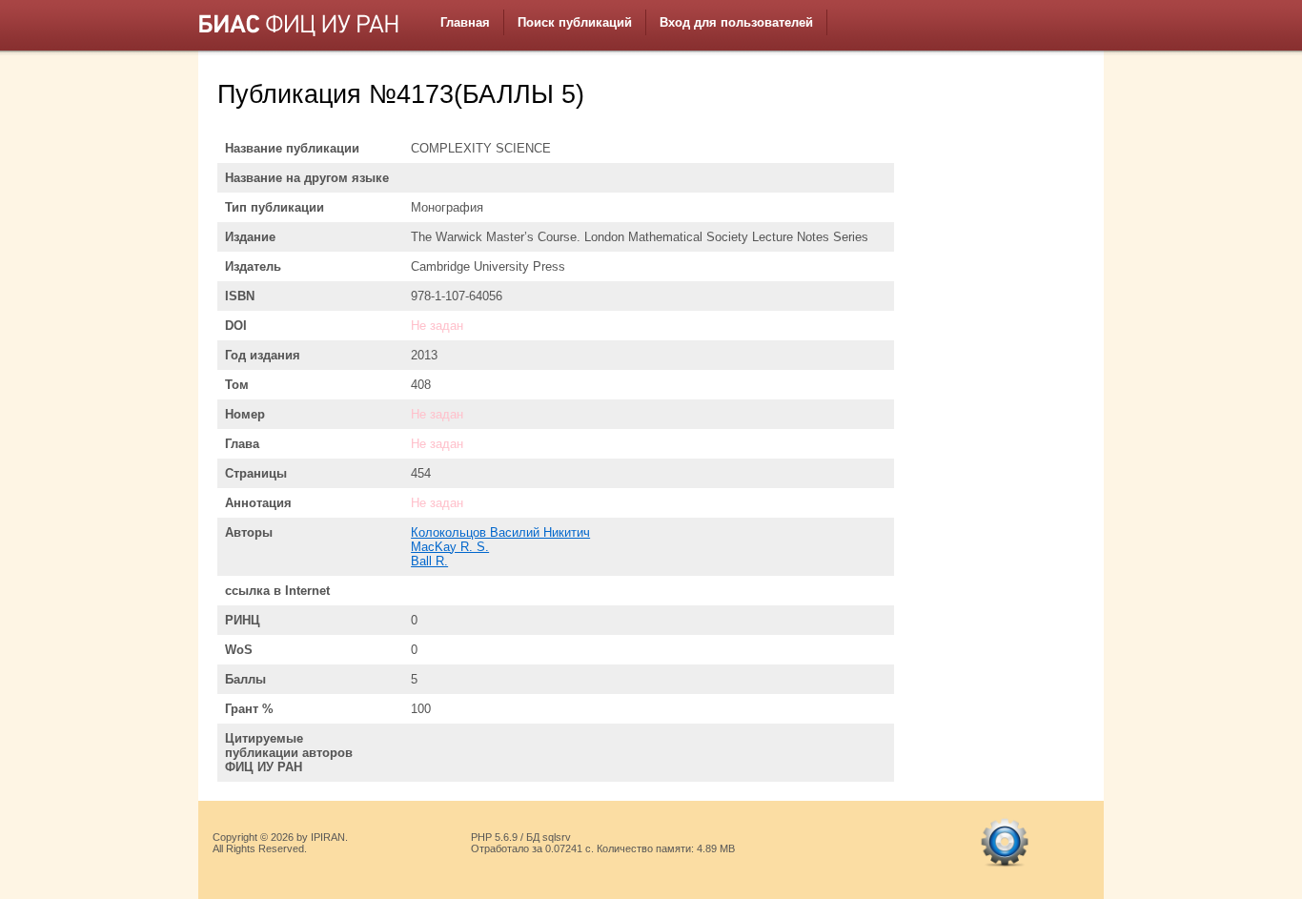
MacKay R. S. (450, 547)
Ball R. (429, 561)
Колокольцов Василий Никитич (500, 532)
